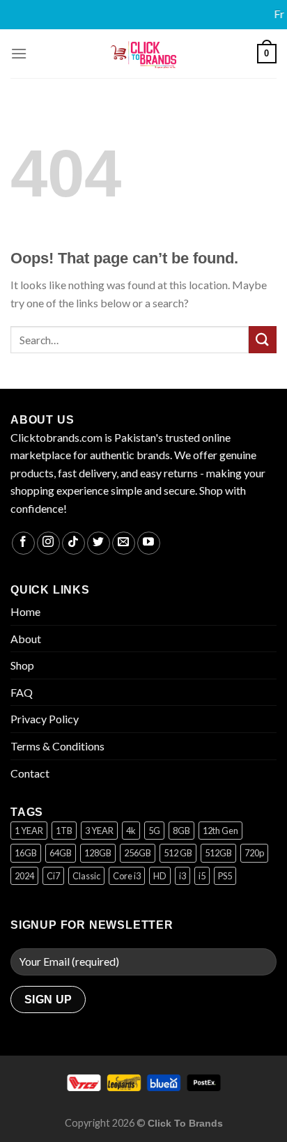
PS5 (225, 875)
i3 (182, 875)
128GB (97, 852)
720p (254, 852)
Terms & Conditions (57, 746)
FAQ (21, 692)
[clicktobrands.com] (143, 53)
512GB (218, 852)
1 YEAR (29, 830)
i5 (202, 875)
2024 (24, 875)
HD (159, 875)
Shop (22, 665)
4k (131, 830)
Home (25, 611)
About (25, 638)
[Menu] (18, 53)
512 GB (178, 852)
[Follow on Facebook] (23, 543)
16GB (26, 852)
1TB (64, 830)
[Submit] (263, 339)
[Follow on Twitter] (98, 543)
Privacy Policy (44, 718)
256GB (137, 852)
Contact (29, 773)
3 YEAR (99, 830)
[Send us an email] (123, 543)
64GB (60, 852)
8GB (181, 830)
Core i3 (127, 875)
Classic (86, 875)
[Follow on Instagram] (48, 543)
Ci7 (53, 875)
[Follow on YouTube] (148, 543)
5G (154, 830)
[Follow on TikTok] (73, 543)
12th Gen (220, 830)
